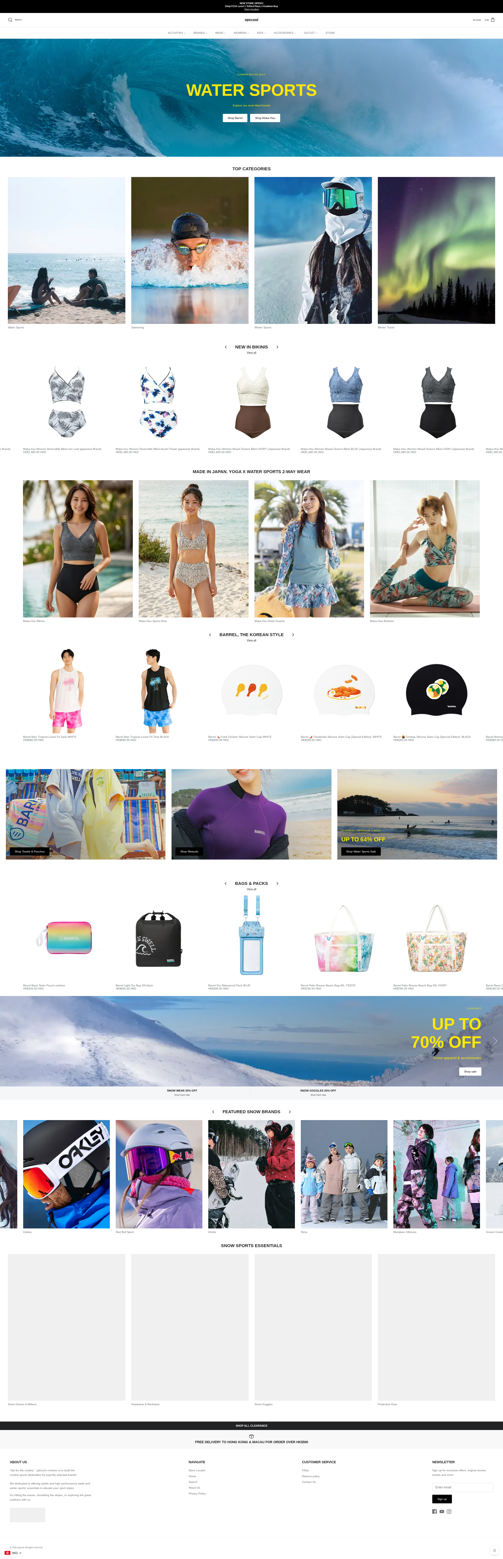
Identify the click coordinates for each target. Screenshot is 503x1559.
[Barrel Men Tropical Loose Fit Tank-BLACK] (159, 690)
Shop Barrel (235, 118)
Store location (251, 9)
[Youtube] (442, 1511)
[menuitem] (177, 33)
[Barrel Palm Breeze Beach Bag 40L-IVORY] (436, 938)
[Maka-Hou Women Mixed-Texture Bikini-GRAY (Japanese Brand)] (436, 402)
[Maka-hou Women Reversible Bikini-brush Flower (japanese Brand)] (159, 402)
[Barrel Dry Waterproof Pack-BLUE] (251, 938)
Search (193, 1481)
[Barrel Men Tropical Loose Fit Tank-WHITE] (66, 690)
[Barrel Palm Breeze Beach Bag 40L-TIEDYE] (344, 938)
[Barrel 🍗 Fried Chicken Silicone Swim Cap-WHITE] (251, 690)
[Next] (495, 1041)
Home (192, 1476)
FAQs (305, 1470)
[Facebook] (434, 1511)
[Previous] (8, 1041)
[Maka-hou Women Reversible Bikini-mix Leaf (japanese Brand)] (66, 402)
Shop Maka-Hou (265, 118)
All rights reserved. (34, 1547)
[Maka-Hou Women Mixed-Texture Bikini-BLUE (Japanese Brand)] (344, 402)
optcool (20, 1547)
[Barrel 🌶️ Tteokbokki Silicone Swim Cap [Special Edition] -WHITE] (344, 690)
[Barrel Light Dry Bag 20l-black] (159, 938)
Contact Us (309, 1481)
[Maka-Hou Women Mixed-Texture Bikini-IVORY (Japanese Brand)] (251, 402)
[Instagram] (449, 1511)
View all (251, 352)
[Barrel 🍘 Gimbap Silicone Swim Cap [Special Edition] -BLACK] (436, 690)
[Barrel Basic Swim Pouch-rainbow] (66, 938)
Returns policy (311, 1476)
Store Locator (197, 1470)
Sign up (442, 1499)
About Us (194, 1487)
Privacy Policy (197, 1493)
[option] (251, 98)
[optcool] (251, 20)
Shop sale (470, 1071)
